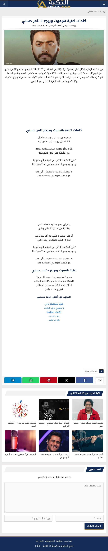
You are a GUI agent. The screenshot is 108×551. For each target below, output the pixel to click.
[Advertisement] (54, 106)
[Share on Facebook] (84, 380)
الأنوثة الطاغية (54, 312)
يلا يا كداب (54, 316)
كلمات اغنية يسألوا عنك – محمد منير (88, 424)
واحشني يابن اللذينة (54, 308)
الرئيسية (103, 11)
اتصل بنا (40, 541)
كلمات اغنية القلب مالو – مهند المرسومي (55, 455)
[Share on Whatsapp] (30, 380)
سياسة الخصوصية (54, 541)
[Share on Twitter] (66, 380)
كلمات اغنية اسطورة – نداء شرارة (20, 454)
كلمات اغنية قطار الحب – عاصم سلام (89, 455)
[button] (4, 3)
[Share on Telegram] (12, 380)
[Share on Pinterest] (48, 380)
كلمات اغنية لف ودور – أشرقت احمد (22, 424)
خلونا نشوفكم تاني (54, 304)
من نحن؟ (68, 541)
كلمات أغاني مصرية (91, 371)
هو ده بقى (54, 320)
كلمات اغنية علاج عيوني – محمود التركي (54, 424)
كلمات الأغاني (92, 11)
